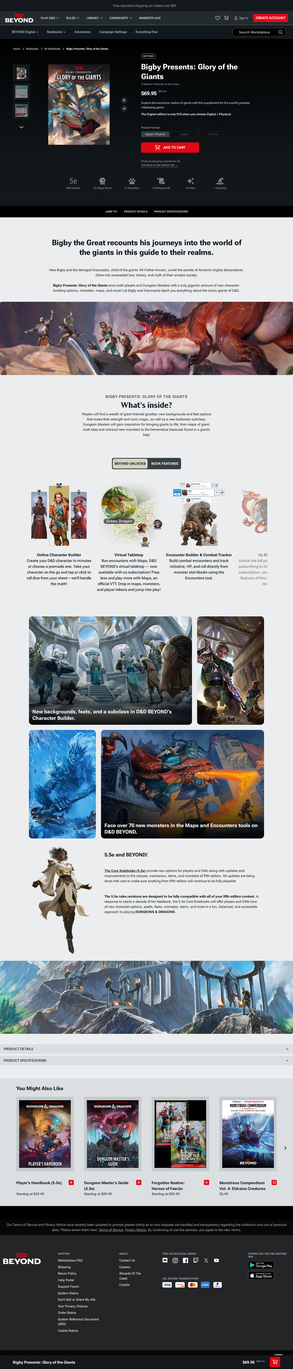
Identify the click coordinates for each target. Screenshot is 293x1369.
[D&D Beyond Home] (19, 17)
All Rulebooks (52, 48)
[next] (21, 127)
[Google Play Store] (261, 1266)
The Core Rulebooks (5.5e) (125, 871)
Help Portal (66, 1280)
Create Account (270, 18)
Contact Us (127, 1260)
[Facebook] (185, 1260)
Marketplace (150, 18)
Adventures (82, 32)
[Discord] (165, 1260)
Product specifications (171, 211)
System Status (68, 1293)
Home (16, 48)
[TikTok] (226, 1260)
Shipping (64, 1267)
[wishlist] (218, 18)
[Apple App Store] (261, 1276)
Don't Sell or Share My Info (76, 1300)
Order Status (67, 1313)
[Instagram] (175, 1260)
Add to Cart (174, 147)
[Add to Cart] (274, 1182)
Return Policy (67, 1273)
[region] (21, 92)
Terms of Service (111, 1230)
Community (119, 18)
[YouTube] (216, 1260)
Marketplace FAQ (70, 1260)
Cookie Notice (68, 1331)
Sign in (243, 18)
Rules (71, 18)
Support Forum (68, 1286)
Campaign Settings (113, 32)
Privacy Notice (135, 1230)
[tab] (130, 463)
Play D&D (48, 18)
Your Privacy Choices (73, 1306)
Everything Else (147, 32)
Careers (124, 1267)
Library (92, 18)
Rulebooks (54, 32)
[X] (206, 1260)
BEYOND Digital (23, 32)
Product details (136, 211)
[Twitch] (195, 1260)
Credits (124, 1285)
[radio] (155, 134)
